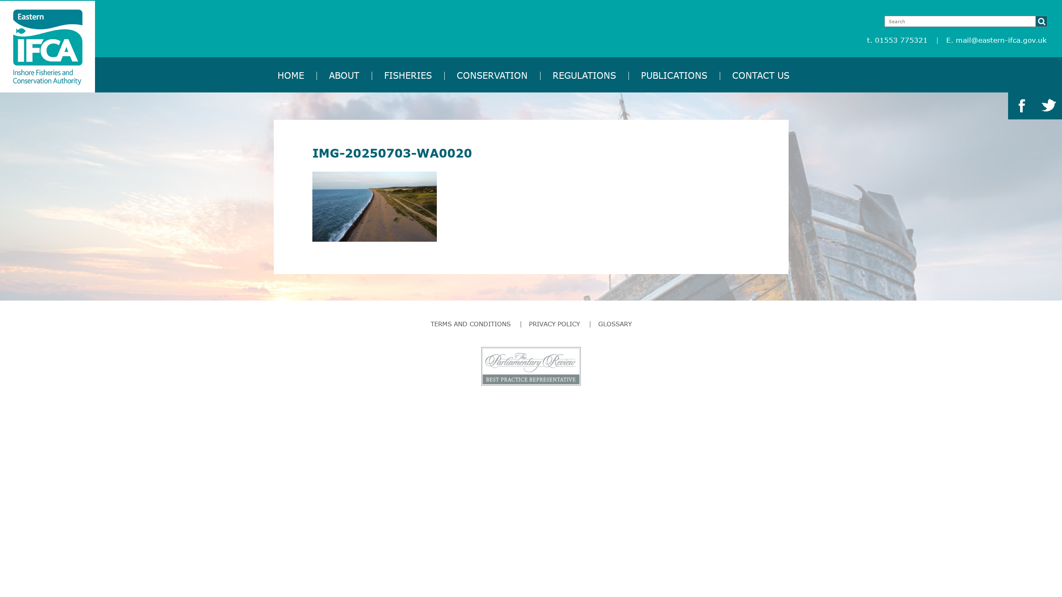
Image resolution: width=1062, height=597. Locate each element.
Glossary (615, 324)
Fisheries (408, 75)
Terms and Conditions (471, 324)
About (344, 75)
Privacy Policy (554, 324)
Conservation (492, 75)
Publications (674, 75)
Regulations (584, 75)
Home (291, 75)
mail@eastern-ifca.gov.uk (1001, 40)
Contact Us (760, 75)
